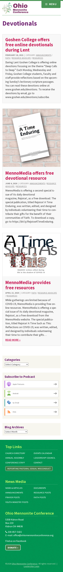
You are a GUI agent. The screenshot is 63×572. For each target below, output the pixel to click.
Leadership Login (31, 566)
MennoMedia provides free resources (28, 284)
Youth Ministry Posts (16, 502)
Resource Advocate (21, 58)
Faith (7, 58)
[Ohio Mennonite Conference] (15, 8)
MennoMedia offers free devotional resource (29, 175)
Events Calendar (43, 453)
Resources (37, 58)
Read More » (12, 340)
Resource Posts (42, 492)
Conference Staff (15, 462)
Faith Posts (40, 497)
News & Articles (13, 488)
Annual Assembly (14, 457)
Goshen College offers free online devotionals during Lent (29, 45)
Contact (38, 462)
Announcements (43, 55)
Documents (40, 488)
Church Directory (15, 453)
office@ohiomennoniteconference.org (33, 535)
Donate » (13, 547)
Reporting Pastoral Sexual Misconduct (29, 468)
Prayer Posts (12, 497)
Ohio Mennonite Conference (24, 563)
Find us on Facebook (15, 540)
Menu (52, 4)
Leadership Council (44, 457)
